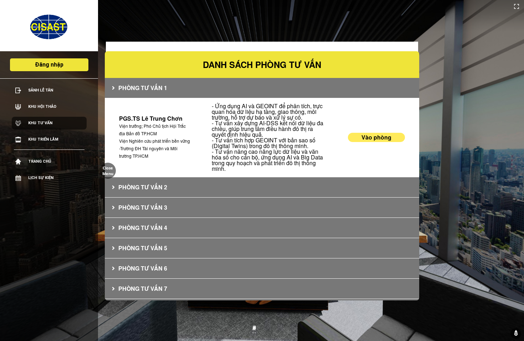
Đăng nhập (49, 64)
